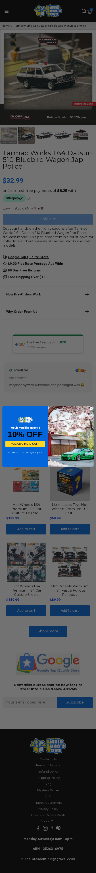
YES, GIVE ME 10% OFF (25, 443)
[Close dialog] (91, 408)
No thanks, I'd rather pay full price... (25, 452)
